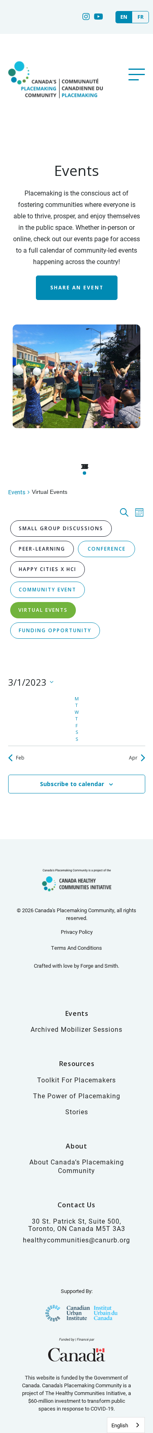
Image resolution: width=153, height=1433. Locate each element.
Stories (76, 1111)
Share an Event (76, 287)
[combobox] (126, 1425)
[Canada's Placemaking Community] (54, 106)
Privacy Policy (77, 931)
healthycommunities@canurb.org (76, 1239)
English (119, 1425)
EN (123, 17)
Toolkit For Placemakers (76, 1079)
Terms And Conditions (76, 947)
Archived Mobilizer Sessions (76, 1029)
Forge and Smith (99, 965)
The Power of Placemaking (76, 1095)
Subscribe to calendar (72, 784)
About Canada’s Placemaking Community (76, 1166)
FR (140, 17)
